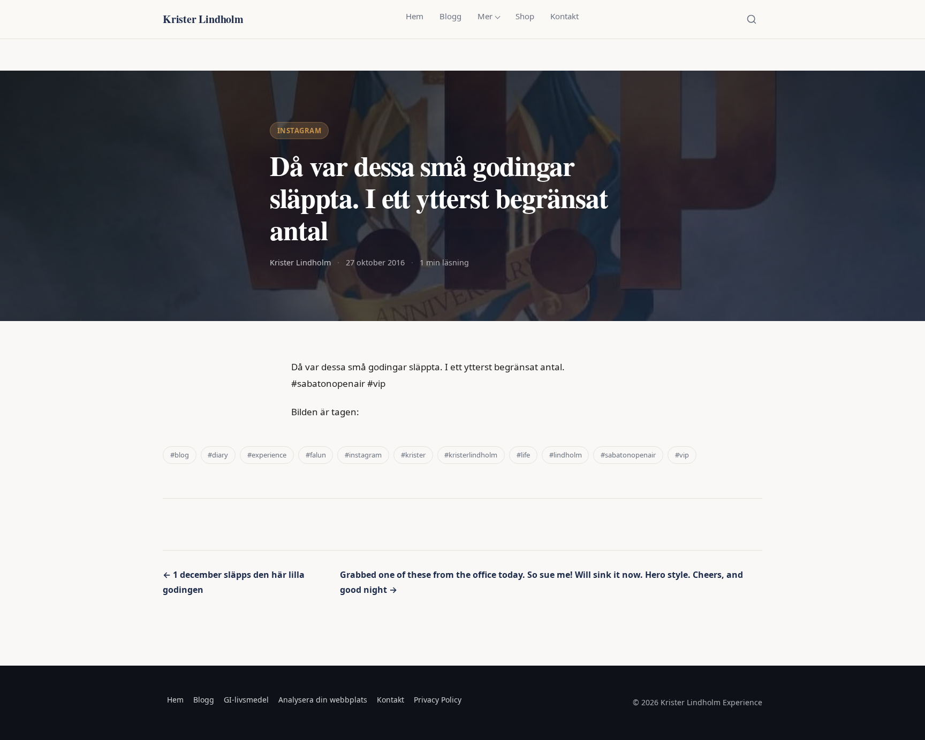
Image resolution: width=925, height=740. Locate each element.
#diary (218, 455)
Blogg (450, 16)
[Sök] (751, 19)
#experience (266, 455)
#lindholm (565, 455)
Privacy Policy (437, 700)
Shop (524, 16)
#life (523, 455)
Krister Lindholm (203, 19)
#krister (413, 455)
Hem (414, 16)
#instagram (363, 455)
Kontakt (564, 16)
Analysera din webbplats (322, 700)
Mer (484, 16)
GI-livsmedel (246, 700)
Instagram (299, 130)
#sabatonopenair (628, 455)
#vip (682, 455)
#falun (316, 455)
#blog (179, 455)
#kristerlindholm (470, 455)
